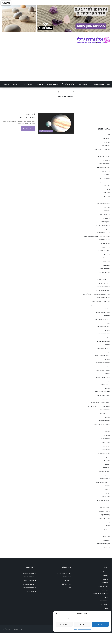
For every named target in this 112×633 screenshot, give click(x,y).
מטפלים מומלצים (105, 399)
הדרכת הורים (106, 207)
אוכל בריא (107, 142)
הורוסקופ (16, 84)
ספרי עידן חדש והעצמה (103, 453)
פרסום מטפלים (106, 496)
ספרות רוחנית (106, 442)
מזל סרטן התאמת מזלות (103, 363)
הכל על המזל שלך (105, 243)
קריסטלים (107, 522)
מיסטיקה (40, 84)
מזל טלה (107, 345)
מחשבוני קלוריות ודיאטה (103, 395)
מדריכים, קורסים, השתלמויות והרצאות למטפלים (96, 294)
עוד (70, 587)
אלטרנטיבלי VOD (68, 84)
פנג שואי (107, 489)
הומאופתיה (107, 211)
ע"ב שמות (107, 464)
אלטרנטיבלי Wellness (103, 167)
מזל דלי (108, 337)
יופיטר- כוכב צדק (27, 117)
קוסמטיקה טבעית (105, 507)
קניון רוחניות (28, 84)
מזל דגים (107, 330)
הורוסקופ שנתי (106, 229)
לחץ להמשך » (27, 128)
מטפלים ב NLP (66, 584)
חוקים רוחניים (106, 265)
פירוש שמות (107, 486)
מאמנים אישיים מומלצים (103, 287)
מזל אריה (107, 308)
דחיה (82, 624)
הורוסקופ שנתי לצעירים (103, 232)
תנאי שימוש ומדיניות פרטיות (84, 629)
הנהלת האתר (29, 114)
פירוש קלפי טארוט (105, 478)
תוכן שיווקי (107, 547)
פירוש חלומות (106, 475)
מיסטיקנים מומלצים (104, 420)
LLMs (106, 608)
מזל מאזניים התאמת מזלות (102, 355)
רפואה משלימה (99, 84)
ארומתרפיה (107, 185)
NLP (109, 135)
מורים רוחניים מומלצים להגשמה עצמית (99, 305)
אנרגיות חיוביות (106, 171)
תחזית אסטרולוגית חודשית (102, 551)
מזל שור (108, 381)
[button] (57, 614)
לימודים (6, 84)
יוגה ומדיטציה (106, 276)
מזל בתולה (107, 316)
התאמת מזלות (106, 258)
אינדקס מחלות (106, 160)
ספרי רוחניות (106, 460)
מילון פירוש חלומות (105, 413)
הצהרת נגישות (104, 601)
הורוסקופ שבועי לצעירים (103, 225)
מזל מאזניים (106, 352)
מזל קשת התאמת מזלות (103, 377)
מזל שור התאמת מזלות (103, 384)
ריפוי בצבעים (106, 529)
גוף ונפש (108, 189)
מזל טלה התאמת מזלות (103, 348)
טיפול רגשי (68, 580)
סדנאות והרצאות (105, 439)
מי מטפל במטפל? (105, 410)
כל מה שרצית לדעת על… (103, 279)
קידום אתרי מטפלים (104, 511)
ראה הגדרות (64, 624)
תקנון (75, 629)
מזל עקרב (107, 366)
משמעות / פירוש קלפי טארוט (102, 424)
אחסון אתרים (104, 604)
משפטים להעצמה (29, 577)
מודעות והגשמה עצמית (103, 297)
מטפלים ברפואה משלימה (64, 573)
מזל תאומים (107, 388)
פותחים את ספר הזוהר (103, 471)
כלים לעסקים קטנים (104, 283)
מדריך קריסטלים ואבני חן (103, 290)
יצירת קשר (105, 579)
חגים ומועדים (106, 261)
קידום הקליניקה (105, 515)
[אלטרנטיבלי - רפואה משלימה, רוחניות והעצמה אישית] (93, 40)
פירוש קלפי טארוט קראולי (103, 482)
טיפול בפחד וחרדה (105, 269)
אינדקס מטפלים (52, 84)
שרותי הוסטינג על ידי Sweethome (12, 629)
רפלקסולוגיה (106, 540)
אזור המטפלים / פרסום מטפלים (101, 149)
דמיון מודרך (107, 196)
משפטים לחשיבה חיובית (27, 573)
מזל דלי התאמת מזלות (103, 341)
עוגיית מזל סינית (29, 580)
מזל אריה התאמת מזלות (103, 312)
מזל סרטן (107, 359)
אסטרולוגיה (107, 174)
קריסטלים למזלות (28, 587)
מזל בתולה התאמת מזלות (102, 319)
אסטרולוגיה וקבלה (105, 178)
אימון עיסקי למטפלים (104, 156)
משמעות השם (106, 428)
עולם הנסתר (106, 468)
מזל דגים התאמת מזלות (103, 334)
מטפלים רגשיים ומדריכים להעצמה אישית (98, 406)
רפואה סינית (106, 536)
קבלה (100, 624)
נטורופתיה (107, 435)
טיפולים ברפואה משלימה (103, 272)
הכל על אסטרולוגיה (104, 240)
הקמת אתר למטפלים (104, 250)
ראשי (108, 84)
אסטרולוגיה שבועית (104, 182)
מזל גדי (108, 323)
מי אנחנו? (105, 572)
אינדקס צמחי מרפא (104, 164)
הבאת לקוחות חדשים (104, 200)
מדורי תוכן (105, 583)
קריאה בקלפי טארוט (104, 518)
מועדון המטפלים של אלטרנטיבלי (101, 301)
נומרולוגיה (107, 431)
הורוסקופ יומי (106, 218)
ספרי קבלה (107, 457)
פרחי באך (107, 493)
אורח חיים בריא (106, 145)
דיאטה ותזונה (106, 193)
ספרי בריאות (106, 446)
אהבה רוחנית (106, 138)
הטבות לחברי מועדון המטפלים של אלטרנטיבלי (97, 236)
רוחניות (108, 525)
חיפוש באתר (104, 575)
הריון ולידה (107, 254)
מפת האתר (105, 590)
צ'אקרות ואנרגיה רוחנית (103, 500)
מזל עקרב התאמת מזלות (103, 370)
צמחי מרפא (107, 504)
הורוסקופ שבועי (106, 221)
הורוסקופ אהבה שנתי (104, 214)
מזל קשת (107, 373)
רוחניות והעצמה (84, 84)
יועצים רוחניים (67, 577)
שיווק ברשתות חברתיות (103, 544)
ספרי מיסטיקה (106, 449)
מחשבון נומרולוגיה (28, 584)
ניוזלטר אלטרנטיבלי (102, 586)
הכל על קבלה (106, 247)
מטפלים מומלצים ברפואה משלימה (100, 402)
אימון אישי (107, 153)
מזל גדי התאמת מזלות (103, 326)
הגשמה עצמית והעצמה (103, 203)
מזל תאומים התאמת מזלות (102, 392)
